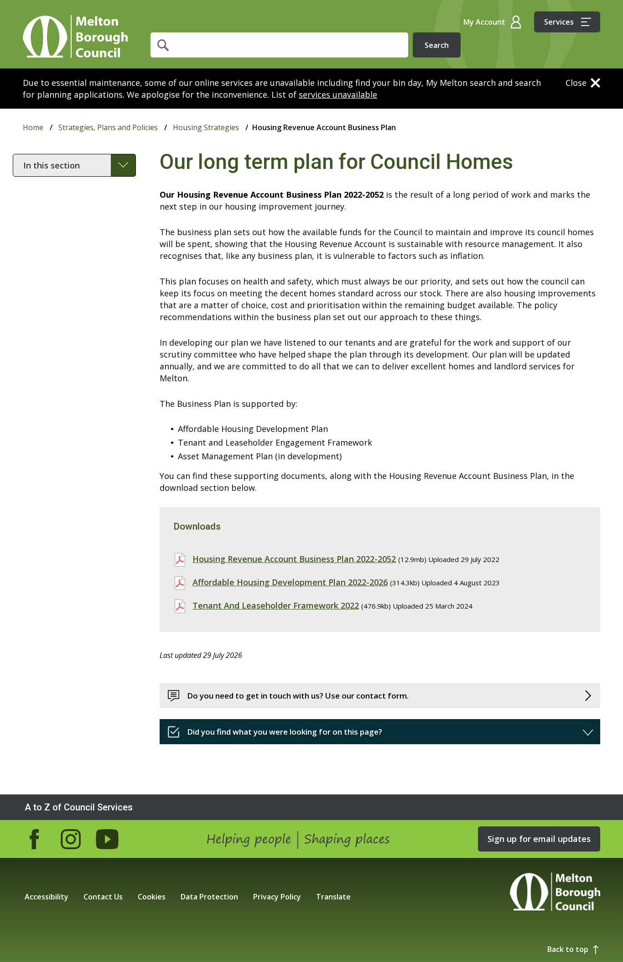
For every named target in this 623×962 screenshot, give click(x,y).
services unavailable (338, 94)
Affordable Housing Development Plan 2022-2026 (290, 582)
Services (559, 22)
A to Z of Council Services (79, 807)
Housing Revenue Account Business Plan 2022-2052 (294, 558)
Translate (333, 897)
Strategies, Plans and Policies (108, 127)
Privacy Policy (277, 897)
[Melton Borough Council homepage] (555, 893)
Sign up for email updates (539, 838)
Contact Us (103, 897)
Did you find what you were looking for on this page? (284, 731)
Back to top (567, 949)
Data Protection (209, 897)
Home (75, 36)
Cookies (152, 897)
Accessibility (46, 897)
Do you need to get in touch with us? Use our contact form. (298, 695)
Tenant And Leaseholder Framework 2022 (275, 605)
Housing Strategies (206, 127)
